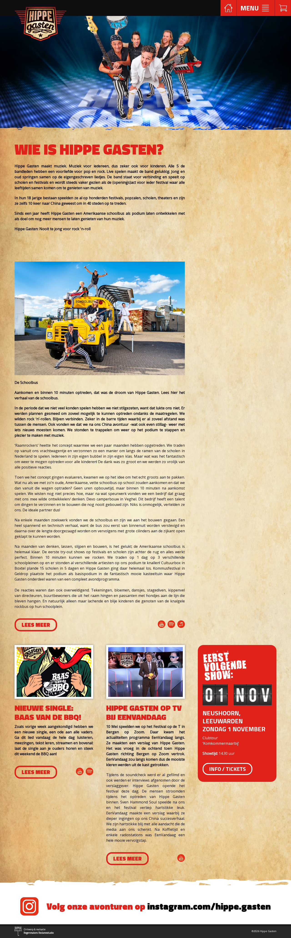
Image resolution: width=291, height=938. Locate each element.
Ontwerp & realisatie (39, 931)
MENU (250, 8)
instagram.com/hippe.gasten (159, 906)
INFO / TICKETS (227, 769)
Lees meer (36, 625)
